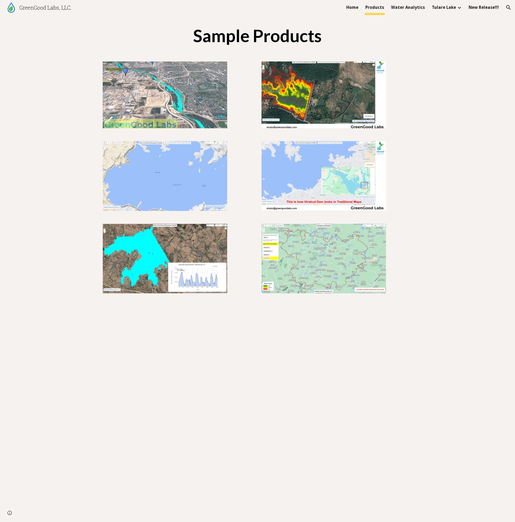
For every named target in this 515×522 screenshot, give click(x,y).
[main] (257, 36)
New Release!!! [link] (484, 7)
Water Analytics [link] (408, 7)
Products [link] (374, 7)
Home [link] (352, 7)
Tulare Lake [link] (444, 7)
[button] (508, 7)
